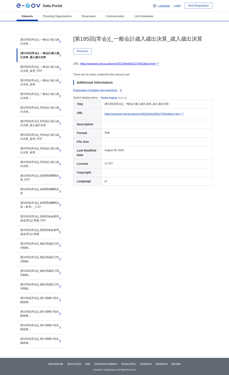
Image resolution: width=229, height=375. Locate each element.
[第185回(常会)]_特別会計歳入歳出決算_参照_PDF (39, 136)
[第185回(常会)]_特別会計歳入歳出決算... (39, 109)
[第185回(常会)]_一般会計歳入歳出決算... (39, 41)
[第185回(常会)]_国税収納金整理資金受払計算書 (39, 232)
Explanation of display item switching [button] (95, 90)
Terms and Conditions (105, 363)
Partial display (109, 97)
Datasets (27, 16)
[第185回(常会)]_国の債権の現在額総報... (39, 300)
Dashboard (161, 363)
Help (87, 363)
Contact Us (146, 363)
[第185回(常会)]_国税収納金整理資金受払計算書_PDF (39, 218)
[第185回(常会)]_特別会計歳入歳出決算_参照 (39, 150)
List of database (143, 16)
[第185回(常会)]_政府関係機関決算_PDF (39, 177)
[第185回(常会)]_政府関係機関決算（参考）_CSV (39, 204)
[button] (161, 6)
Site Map (176, 363)
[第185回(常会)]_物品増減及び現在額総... (39, 245)
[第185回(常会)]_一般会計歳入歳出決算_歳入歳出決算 (39, 55)
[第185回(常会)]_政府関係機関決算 (39, 191)
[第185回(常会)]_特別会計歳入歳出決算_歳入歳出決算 (39, 123)
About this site (55, 363)
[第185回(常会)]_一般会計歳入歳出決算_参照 (39, 82)
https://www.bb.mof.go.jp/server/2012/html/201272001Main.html (117, 63)
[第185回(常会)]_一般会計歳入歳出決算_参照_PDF (39, 68)
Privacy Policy (128, 363)
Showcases (89, 16)
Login (177, 5)
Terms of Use (74, 363)
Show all (122, 97)
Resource (82, 51)
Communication (115, 16)
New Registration (198, 5)
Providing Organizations (57, 16)
